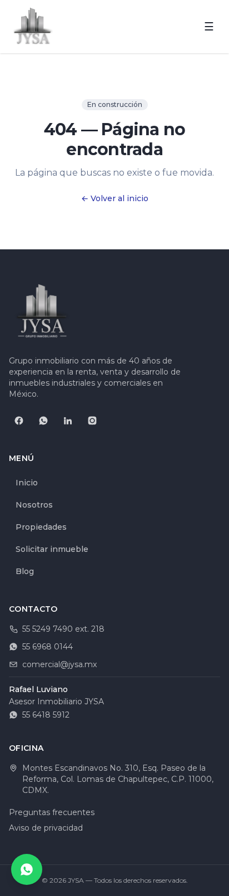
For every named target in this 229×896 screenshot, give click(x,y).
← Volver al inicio (114, 198)
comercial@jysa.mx (59, 664)
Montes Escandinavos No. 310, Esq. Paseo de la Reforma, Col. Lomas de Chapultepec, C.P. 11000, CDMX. (117, 779)
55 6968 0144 (47, 647)
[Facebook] (19, 421)
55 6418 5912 (45, 715)
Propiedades (41, 527)
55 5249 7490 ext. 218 (63, 629)
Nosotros (34, 505)
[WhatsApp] (43, 421)
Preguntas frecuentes (51, 812)
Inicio (27, 483)
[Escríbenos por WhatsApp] (26, 869)
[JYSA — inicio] (33, 26)
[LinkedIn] (68, 421)
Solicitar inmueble (52, 549)
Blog (25, 571)
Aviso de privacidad (46, 828)
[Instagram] (92, 421)
